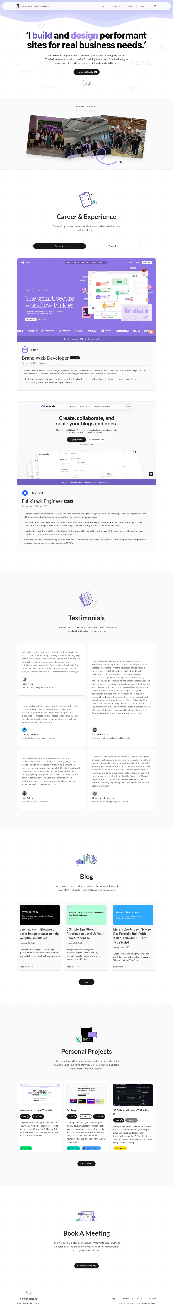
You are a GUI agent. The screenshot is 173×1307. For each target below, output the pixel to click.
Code (23, 1116)
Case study (37, 1116)
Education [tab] (113, 246)
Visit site (83, 1116)
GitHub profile (86, 1164)
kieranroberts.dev (29, 1298)
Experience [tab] (59, 246)
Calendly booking (84, 1266)
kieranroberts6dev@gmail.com (36, 6)
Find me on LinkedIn (84, 72)
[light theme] (155, 6)
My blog (84, 982)
